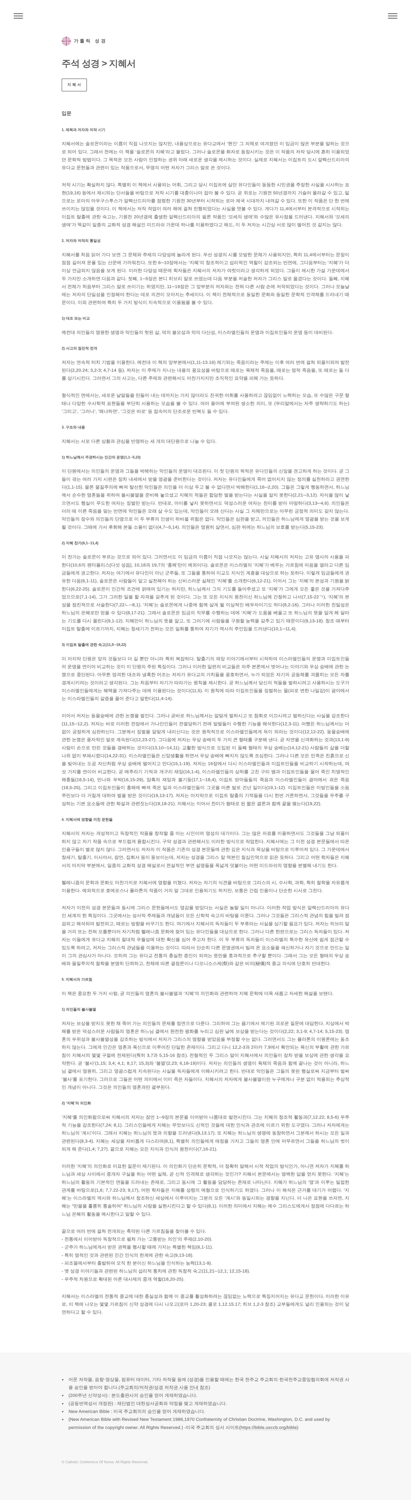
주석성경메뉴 (18, 16)
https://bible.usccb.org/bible (269, 1427)
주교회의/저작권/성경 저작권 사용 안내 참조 (164, 1387)
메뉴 (393, 16)
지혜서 (74, 85)
